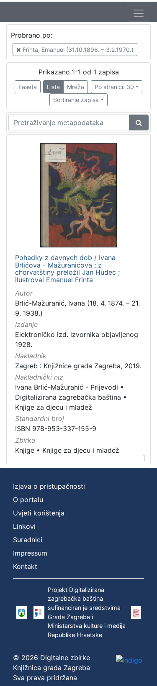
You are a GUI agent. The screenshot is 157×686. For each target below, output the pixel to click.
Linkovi (24, 526)
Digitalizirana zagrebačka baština (68, 397)
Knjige (24, 450)
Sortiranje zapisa (76, 99)
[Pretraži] (139, 122)
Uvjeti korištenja (38, 513)
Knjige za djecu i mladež (53, 407)
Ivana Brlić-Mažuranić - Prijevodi (66, 387)
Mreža (75, 86)
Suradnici (27, 540)
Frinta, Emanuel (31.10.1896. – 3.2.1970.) (77, 49)
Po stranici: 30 (114, 86)
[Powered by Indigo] (129, 660)
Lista (53, 86)
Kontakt (25, 566)
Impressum (30, 553)
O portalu (28, 499)
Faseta (27, 86)
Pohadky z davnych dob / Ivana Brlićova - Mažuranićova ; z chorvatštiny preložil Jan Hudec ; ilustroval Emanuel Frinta (67, 268)
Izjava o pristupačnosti (49, 486)
